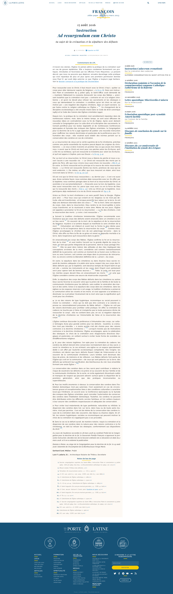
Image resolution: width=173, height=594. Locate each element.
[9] (58, 246)
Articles (82, 2)
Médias (107, 2)
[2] (93, 201)
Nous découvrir (70, 2)
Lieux (60, 2)
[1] (99, 106)
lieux (36, 559)
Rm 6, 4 (116, 163)
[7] (101, 234)
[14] (87, 327)
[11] (107, 272)
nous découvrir (100, 555)
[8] (67, 241)
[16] (61, 428)
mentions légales (96, 584)
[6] (106, 227)
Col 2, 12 (83, 189)
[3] (100, 211)
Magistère (83, 55)
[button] (148, 2)
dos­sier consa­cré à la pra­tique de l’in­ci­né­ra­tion (79, 81)
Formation (75, 55)
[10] (93, 269)
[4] (65, 220)
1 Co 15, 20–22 (81, 173)
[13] (59, 316)
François (103, 11)
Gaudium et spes (92, 489)
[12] (109, 274)
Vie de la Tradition (95, 2)
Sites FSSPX (161, 3)
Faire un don (119, 2)
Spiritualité (59, 571)
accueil (67, 55)
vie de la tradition (77, 555)
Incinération (148, 62)
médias (76, 568)
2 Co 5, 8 (100, 90)
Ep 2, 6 (107, 191)
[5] (58, 225)
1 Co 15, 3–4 (98, 154)
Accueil (52, 2)
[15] (77, 363)
